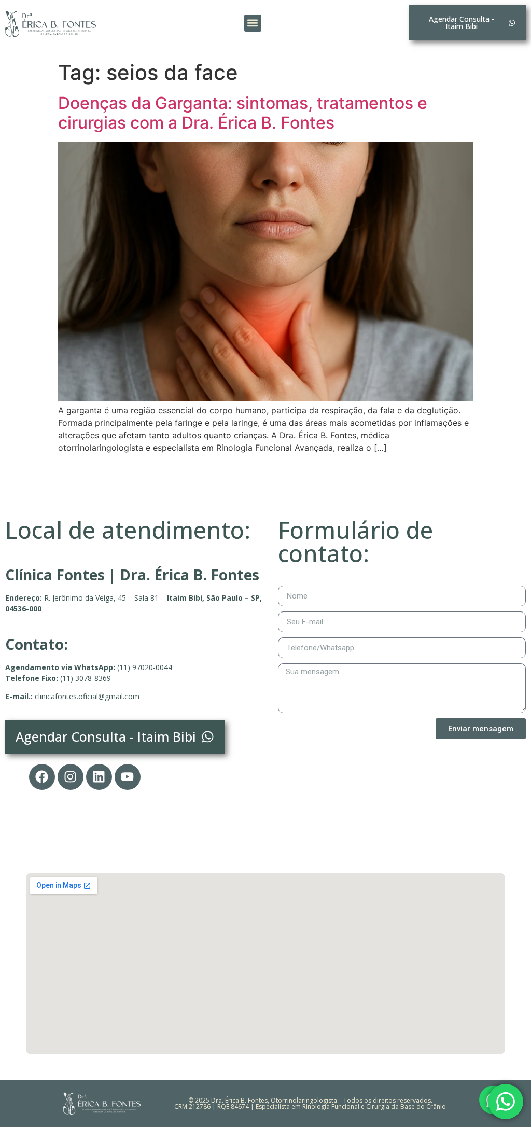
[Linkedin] (99, 777)
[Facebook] (42, 777)
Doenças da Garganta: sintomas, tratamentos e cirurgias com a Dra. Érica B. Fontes (242, 113)
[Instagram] (70, 777)
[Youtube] (128, 777)
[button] (252, 23)
